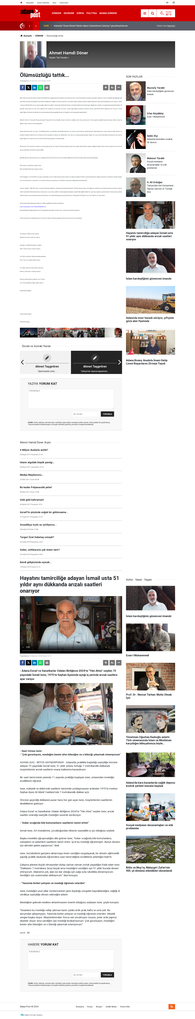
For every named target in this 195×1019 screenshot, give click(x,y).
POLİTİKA (91, 13)
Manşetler (30, 3)
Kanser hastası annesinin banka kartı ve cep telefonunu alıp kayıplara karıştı (89, 26)
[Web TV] (167, 2)
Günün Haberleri (43, 3)
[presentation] (29, 25)
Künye (90, 1007)
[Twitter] (28, 87)
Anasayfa (27, 36)
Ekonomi (69, 13)
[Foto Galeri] (173, 2)
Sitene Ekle (64, 3)
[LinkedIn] (34, 87)
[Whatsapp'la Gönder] (40, 87)
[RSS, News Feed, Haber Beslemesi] (171, 1006)
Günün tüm (166, 26)
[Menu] (144, 13)
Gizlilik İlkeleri (111, 1007)
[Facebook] (22, 87)
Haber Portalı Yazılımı (33, 1015)
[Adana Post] (33, 13)
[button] (105, 87)
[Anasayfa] (21, 3)
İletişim (99, 1007)
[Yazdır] (47, 87)
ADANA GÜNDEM (108, 13)
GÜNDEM (56, 13)
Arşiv (54, 3)
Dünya (80, 13)
